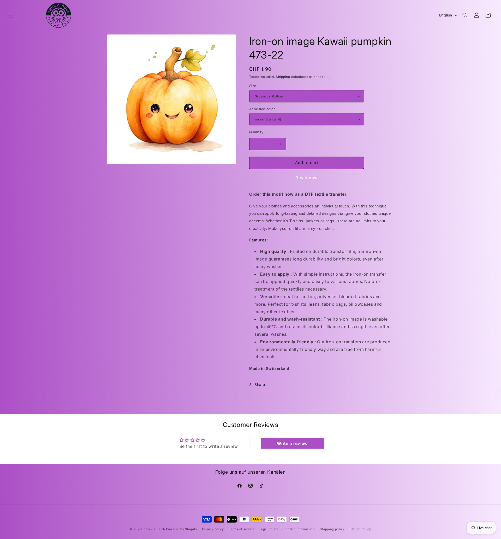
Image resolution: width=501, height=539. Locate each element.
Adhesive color (262, 109)
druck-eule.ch (154, 529)
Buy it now (307, 177)
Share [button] (259, 384)
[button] (11, 15)
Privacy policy (213, 529)
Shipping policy (332, 529)
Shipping (283, 77)
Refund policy (360, 529)
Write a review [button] (292, 443)
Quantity (256, 132)
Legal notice (268, 529)
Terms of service (241, 529)
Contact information (299, 529)
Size (253, 86)
